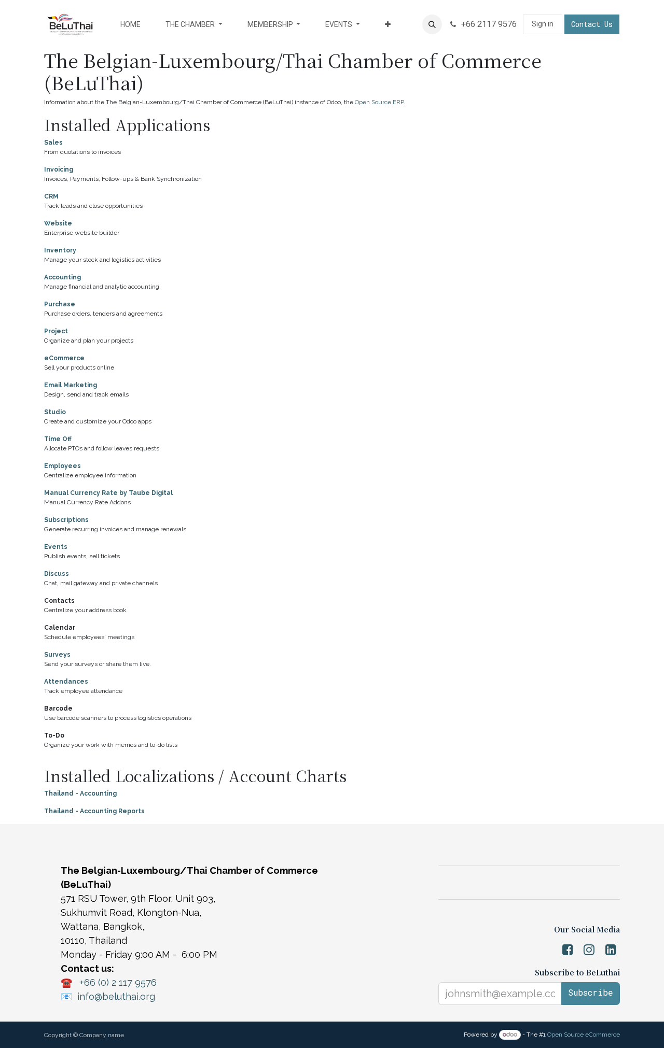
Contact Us (592, 24)
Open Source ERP (379, 102)
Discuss (56, 573)
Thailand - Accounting (80, 793)
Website (58, 223)
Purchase (59, 304)
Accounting (62, 277)
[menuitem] (130, 24)
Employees (62, 466)
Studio (55, 412)
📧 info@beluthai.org (108, 996)
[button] (432, 24)
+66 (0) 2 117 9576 (118, 982)
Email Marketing (70, 385)
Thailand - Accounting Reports (94, 811)
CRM (51, 196)
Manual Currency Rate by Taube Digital (108, 493)
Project (56, 331)
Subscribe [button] (590, 992)
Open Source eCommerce (583, 1034)
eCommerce (64, 358)
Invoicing (58, 169)
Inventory (60, 250)
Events (55, 546)
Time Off (58, 439)
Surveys (57, 654)
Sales (53, 142)
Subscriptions (66, 519)
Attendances (66, 681)
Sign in (543, 24)
